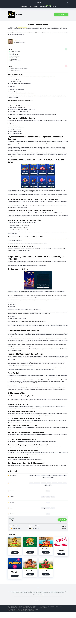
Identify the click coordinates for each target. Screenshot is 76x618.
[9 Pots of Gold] (30, 546)
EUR (48, 502)
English (43, 496)
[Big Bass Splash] (46, 546)
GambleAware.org (61, 592)
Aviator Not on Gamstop (61, 549)
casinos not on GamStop (22, 27)
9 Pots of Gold (30, 549)
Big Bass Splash (46, 549)
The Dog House (30, 570)
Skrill (65, 475)
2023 (48, 513)
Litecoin (48, 475)
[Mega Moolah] (14, 546)
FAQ (40, 606)
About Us (54, 6)
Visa (48, 477)
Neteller (60, 475)
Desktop (43, 508)
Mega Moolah (14, 549)
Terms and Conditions (51, 606)
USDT (44, 477)
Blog (50, 6)
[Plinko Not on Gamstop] (15, 568)
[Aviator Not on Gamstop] (61, 546)
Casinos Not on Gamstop (33, 6)
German (47, 496)
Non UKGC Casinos (23, 6)
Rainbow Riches (46, 570)
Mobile (48, 508)
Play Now (60, 14)
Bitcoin (31, 475)
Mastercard (54, 475)
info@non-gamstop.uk (41, 594)
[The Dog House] (30, 568)
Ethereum (43, 475)
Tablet (53, 508)
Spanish (52, 496)
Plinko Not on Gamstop (14, 572)
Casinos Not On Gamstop (43, 607)
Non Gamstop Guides (43, 6)
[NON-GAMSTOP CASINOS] (38, 2)
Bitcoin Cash (37, 475)
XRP (52, 477)
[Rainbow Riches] (46, 568)
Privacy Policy (44, 606)
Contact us (61, 606)
